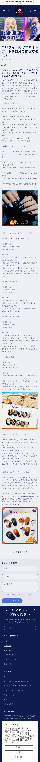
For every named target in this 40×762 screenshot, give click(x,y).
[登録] (34, 628)
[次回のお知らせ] (36, 2)
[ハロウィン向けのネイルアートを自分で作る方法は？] (20, 226)
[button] (4, 11)
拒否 (19, 752)
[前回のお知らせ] (4, 2)
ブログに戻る (21, 552)
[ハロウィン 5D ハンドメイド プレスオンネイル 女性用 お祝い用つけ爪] (20, 544)
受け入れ (19, 747)
